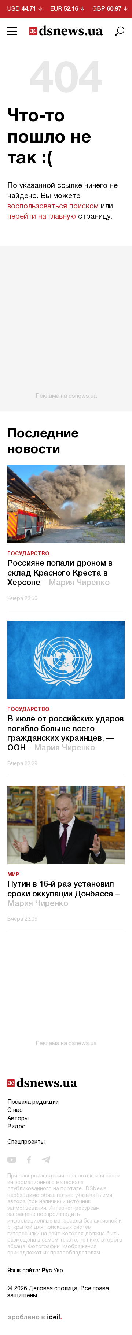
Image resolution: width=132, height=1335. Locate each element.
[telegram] (46, 1160)
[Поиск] (120, 31)
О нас (15, 1110)
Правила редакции (33, 1102)
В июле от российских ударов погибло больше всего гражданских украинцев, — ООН (65, 733)
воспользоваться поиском (53, 206)
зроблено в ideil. (34, 1317)
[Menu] (12, 31)
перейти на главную (41, 217)
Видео (16, 1126)
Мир (13, 875)
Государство (28, 554)
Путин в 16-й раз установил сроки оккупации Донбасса (63, 894)
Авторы (18, 1118)
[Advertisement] (66, 323)
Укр (58, 1270)
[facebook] (29, 1160)
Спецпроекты (26, 1142)
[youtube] (12, 1160)
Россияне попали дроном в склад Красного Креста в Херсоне (60, 573)
